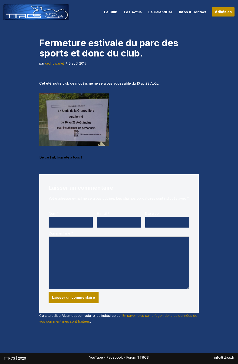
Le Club (110, 12)
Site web (152, 213)
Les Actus (133, 12)
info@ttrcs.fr (224, 357)
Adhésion (223, 12)
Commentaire (61, 233)
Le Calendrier (160, 12)
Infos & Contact (192, 12)
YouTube (96, 357)
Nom (54, 213)
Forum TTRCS (137, 357)
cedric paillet (54, 63)
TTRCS (9, 358)
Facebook (114, 357)
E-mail (103, 213)
